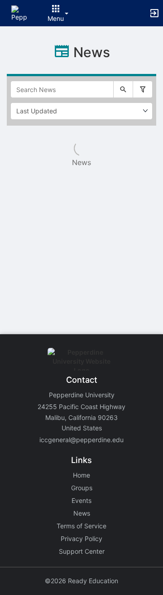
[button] (19, 12)
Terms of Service (81, 526)
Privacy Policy (81, 538)
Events (81, 500)
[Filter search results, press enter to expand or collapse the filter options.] (143, 89)
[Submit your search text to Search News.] (123, 89)
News (81, 513)
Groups (81, 488)
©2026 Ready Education (81, 581)
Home (81, 475)
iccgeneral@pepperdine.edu (81, 440)
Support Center (82, 551)
